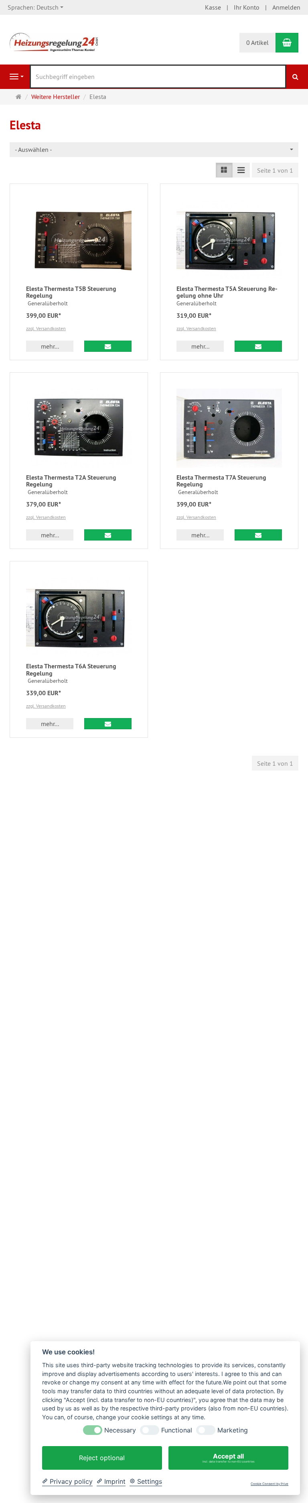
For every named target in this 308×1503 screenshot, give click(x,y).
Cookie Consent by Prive (269, 1484)
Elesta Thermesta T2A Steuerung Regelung (71, 481)
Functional (176, 1430)
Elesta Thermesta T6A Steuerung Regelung (71, 670)
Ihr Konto (246, 7)
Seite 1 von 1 (275, 170)
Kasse (213, 7)
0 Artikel (257, 42)
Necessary (120, 1430)
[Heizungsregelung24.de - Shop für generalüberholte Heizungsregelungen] (54, 42)
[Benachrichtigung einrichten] (108, 346)
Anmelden (286, 7)
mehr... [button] (50, 346)
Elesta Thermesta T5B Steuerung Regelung (71, 292)
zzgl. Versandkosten (46, 328)
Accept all (229, 1457)
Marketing (232, 1430)
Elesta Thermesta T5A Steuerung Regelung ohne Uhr (227, 292)
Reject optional (102, 1458)
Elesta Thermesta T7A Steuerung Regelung (221, 481)
